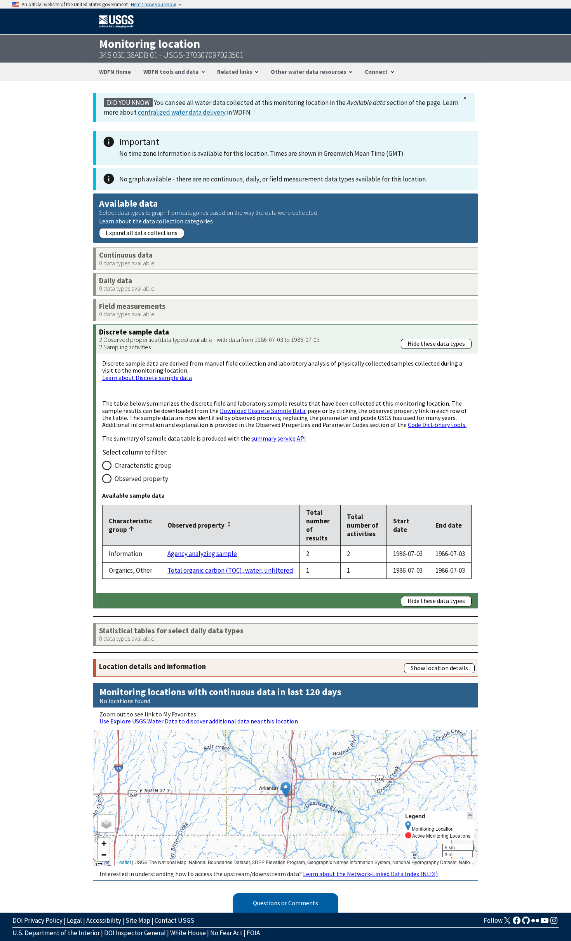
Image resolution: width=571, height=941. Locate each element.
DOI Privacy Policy (37, 920)
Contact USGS (174, 920)
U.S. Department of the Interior (56, 933)
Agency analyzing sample (202, 553)
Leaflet (124, 862)
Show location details (439, 668)
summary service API (278, 438)
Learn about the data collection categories (156, 221)
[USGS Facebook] (516, 922)
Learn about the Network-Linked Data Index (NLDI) (370, 874)
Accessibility (103, 920)
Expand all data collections (142, 233)
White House (188, 933)
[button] (286, 790)
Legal (74, 920)
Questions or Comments (285, 903)
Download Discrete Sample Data (263, 411)
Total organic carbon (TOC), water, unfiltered (230, 570)
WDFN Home (115, 71)
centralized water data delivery (182, 112)
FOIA (253, 933)
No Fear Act (226, 933)
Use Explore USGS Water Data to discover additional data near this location (198, 721)
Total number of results (318, 525)
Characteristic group (143, 465)
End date (448, 525)
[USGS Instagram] (554, 922)
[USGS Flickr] (535, 922)
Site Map (137, 920)
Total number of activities (362, 525)
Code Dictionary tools (437, 425)
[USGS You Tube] (544, 922)
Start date (401, 525)
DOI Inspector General (135, 933)
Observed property (141, 478)
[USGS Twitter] (507, 922)
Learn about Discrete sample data (147, 378)
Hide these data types (436, 343)
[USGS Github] (526, 922)
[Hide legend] (470, 815)
